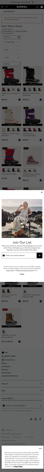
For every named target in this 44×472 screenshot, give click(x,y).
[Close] (41, 192)
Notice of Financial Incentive (25, 270)
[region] (22, 457)
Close (40, 448)
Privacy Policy (10, 270)
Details (22, 274)
